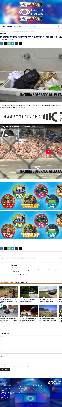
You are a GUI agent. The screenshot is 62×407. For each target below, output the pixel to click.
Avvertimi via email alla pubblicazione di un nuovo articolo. (16, 366)
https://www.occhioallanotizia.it (18, 267)
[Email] (20, 43)
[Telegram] (12, 43)
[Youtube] (27, 274)
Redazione (4, 39)
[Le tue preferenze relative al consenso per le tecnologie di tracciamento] (1, 305)
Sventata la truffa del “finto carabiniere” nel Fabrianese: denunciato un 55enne (46, 301)
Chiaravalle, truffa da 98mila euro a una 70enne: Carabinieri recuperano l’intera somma (8, 320)
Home (1, 31)
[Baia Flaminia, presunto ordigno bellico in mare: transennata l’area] (48, 311)
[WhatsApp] (9, 43)
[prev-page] (1, 327)
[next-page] (4, 327)
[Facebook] (1, 43)
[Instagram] (15, 274)
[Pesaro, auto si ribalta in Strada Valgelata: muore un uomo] (29, 292)
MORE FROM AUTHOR (22, 282)
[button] (59, 26)
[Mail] (18, 274)
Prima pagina (7, 31)
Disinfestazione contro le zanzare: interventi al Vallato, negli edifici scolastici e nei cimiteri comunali (28, 320)
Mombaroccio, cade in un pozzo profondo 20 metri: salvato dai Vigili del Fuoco (8, 301)
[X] (5, 43)
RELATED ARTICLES (6, 282)
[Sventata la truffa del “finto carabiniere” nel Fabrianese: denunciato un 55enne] (48, 292)
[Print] (16, 43)
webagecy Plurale (31, 405)
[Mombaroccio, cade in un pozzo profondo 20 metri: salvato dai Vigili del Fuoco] (9, 292)
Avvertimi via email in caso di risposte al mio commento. (16, 364)
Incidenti (22, 297)
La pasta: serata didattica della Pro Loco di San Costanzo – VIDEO (17, 258)
